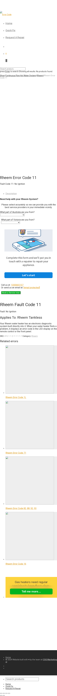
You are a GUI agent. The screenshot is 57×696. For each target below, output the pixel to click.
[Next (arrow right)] (4, 695)
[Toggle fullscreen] (6, 693)
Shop (2, 75)
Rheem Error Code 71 (16, 453)
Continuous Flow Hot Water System (20, 75)
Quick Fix (10, 30)
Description (11, 193)
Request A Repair (15, 37)
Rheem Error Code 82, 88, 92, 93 (21, 508)
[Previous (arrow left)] (1, 695)
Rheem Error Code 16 (16, 564)
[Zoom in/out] (9, 693)
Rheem (40, 75)
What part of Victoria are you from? (18, 219)
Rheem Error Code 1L (16, 397)
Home (9, 23)
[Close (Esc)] (1, 693)
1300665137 (17, 285)
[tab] (31, 193)
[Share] (4, 693)
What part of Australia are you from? (17, 212)
